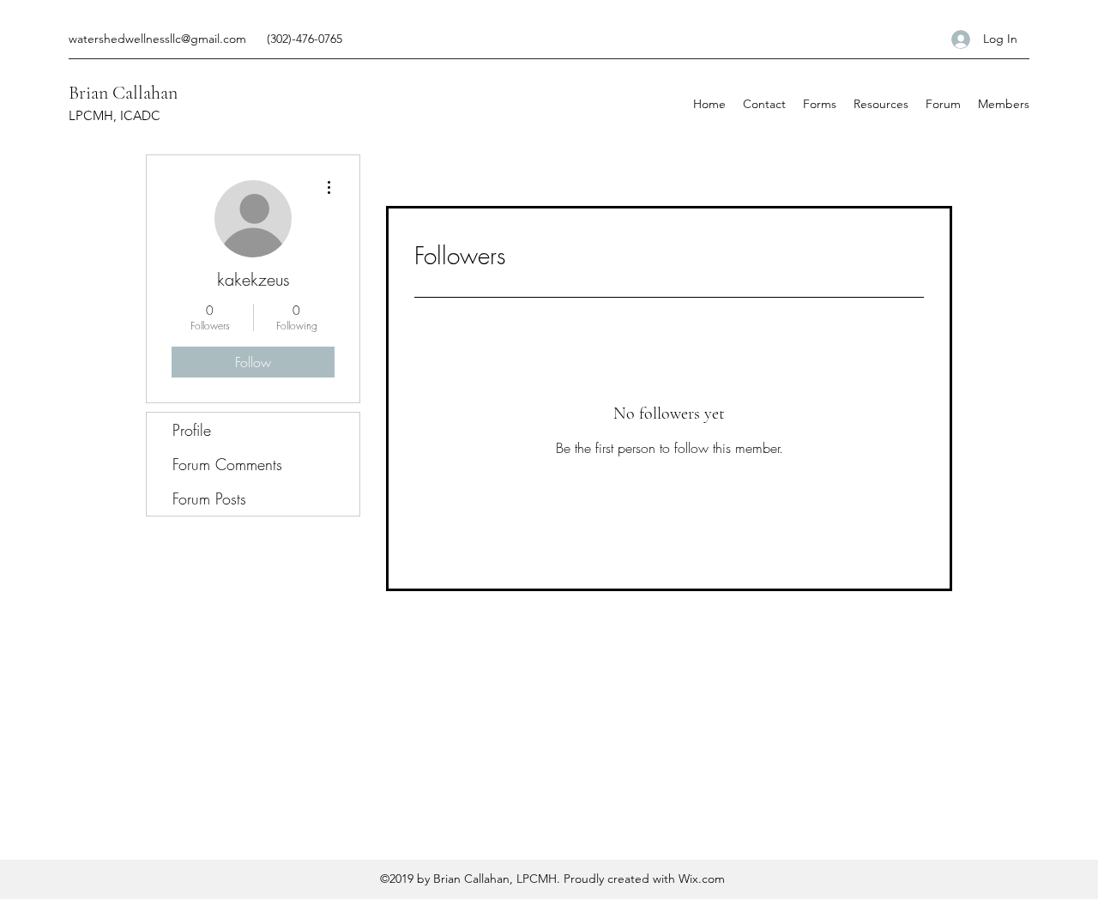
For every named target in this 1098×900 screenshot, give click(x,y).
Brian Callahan (123, 93)
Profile (191, 430)
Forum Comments (227, 464)
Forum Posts (209, 498)
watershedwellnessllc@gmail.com (157, 38)
